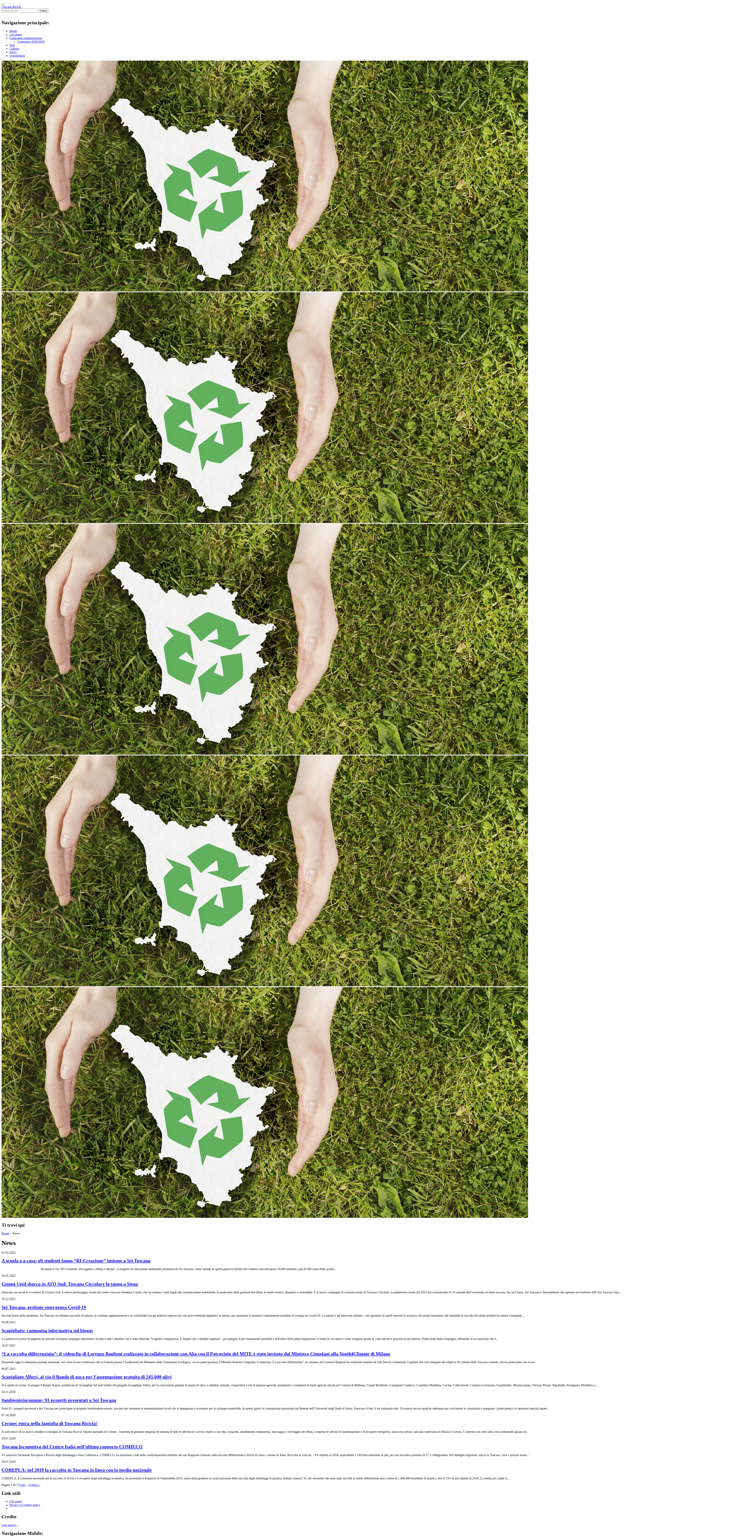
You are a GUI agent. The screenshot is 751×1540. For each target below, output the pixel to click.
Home (13, 31)
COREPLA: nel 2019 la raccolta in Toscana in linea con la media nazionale (77, 1470)
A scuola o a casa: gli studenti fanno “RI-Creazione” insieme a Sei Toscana (76, 1260)
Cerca (43, 10)
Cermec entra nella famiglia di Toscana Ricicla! (49, 1423)
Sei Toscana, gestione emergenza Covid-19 (44, 1307)
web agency (10, 1525)
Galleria (14, 48)
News (13, 52)
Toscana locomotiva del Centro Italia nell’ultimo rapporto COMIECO (72, 1446)
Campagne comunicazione (25, 38)
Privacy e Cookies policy (24, 1505)
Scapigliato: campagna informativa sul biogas (47, 1330)
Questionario (17, 55)
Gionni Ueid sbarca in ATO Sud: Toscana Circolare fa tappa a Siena (70, 1283)
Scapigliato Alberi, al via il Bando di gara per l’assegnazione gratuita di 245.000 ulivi (87, 1376)
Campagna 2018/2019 (31, 41)
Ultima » (35, 1485)
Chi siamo (15, 34)
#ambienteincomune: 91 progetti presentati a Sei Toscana (59, 1400)
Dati (12, 45)
